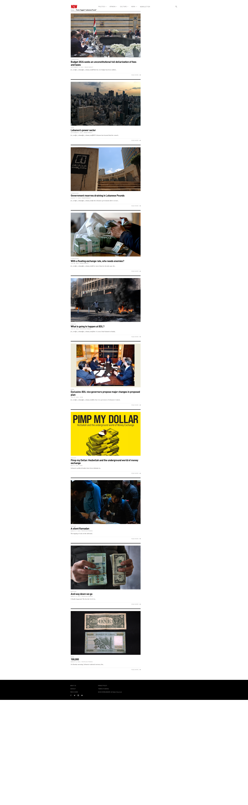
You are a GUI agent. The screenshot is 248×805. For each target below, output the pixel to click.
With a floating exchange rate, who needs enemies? (97, 260)
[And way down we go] (106, 567)
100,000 (75, 659)
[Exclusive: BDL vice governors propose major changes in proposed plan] (106, 365)
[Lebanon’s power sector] (106, 104)
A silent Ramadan (80, 528)
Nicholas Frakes (85, 329)
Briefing (73, 591)
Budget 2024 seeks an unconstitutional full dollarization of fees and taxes (103, 63)
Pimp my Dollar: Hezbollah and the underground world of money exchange (104, 462)
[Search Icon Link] (176, 10)
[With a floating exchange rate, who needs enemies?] (106, 235)
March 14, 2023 (75, 661)
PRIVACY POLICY (102, 685)
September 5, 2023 (77, 132)
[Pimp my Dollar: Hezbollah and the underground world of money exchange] (106, 434)
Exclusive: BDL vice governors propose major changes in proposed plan (105, 393)
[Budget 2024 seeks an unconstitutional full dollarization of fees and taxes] (106, 35)
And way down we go (81, 593)
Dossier (73, 458)
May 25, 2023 (74, 465)
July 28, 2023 (75, 263)
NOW (81, 397)
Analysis (73, 324)
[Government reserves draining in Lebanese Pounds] (106, 169)
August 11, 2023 (76, 198)
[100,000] (106, 633)
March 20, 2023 (75, 596)
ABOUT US (73, 685)
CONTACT (73, 689)
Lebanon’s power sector (83, 130)
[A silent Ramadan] (106, 502)
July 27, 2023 (75, 329)
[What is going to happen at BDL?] (106, 300)
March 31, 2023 (75, 531)
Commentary (75, 59)
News (72, 127)
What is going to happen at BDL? (87, 326)
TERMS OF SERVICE (103, 689)
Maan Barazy (89, 67)
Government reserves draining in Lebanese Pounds (97, 195)
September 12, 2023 (77, 67)
